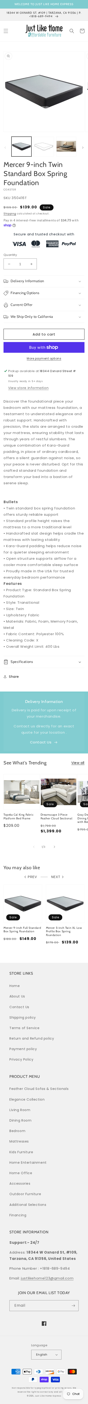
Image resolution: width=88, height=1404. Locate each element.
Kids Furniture (21, 1152)
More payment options (44, 358)
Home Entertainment (28, 1162)
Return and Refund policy (31, 1038)
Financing (17, 1215)
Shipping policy (22, 1017)
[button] (6, 31)
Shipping (10, 213)
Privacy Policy (21, 1059)
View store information (28, 388)
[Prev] (5, 147)
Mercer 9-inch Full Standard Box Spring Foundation (22, 929)
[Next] (83, 147)
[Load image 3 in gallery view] (66, 146)
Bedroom (17, 1131)
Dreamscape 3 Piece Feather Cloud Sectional (57, 816)
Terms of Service (24, 1028)
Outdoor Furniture (25, 1194)
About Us (17, 996)
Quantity (10, 255)
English (41, 1354)
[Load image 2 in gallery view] (44, 146)
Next (55, 877)
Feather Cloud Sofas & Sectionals (39, 1088)
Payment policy (23, 1049)
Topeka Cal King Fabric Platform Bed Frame (18, 816)
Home (14, 985)
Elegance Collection (27, 1099)
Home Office (20, 1173)
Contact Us (41, 742)
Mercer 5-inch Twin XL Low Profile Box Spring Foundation (64, 931)
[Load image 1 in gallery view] (21, 146)
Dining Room (20, 1120)
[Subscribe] (73, 1305)
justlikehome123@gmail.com (47, 1278)
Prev (32, 877)
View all (77, 762)
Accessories (20, 1183)
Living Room (20, 1110)
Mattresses (19, 1141)
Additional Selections (27, 1204)
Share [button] (14, 676)
